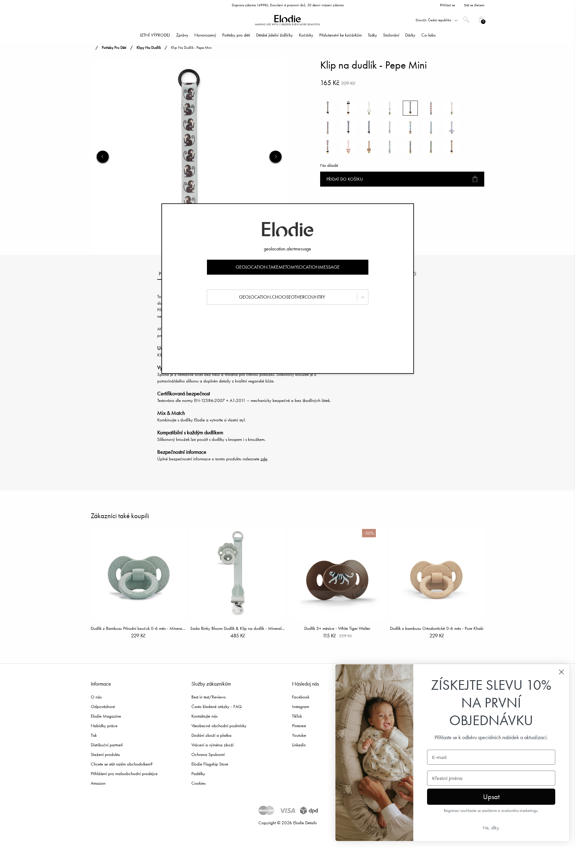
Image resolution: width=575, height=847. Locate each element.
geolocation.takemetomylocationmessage (288, 267)
